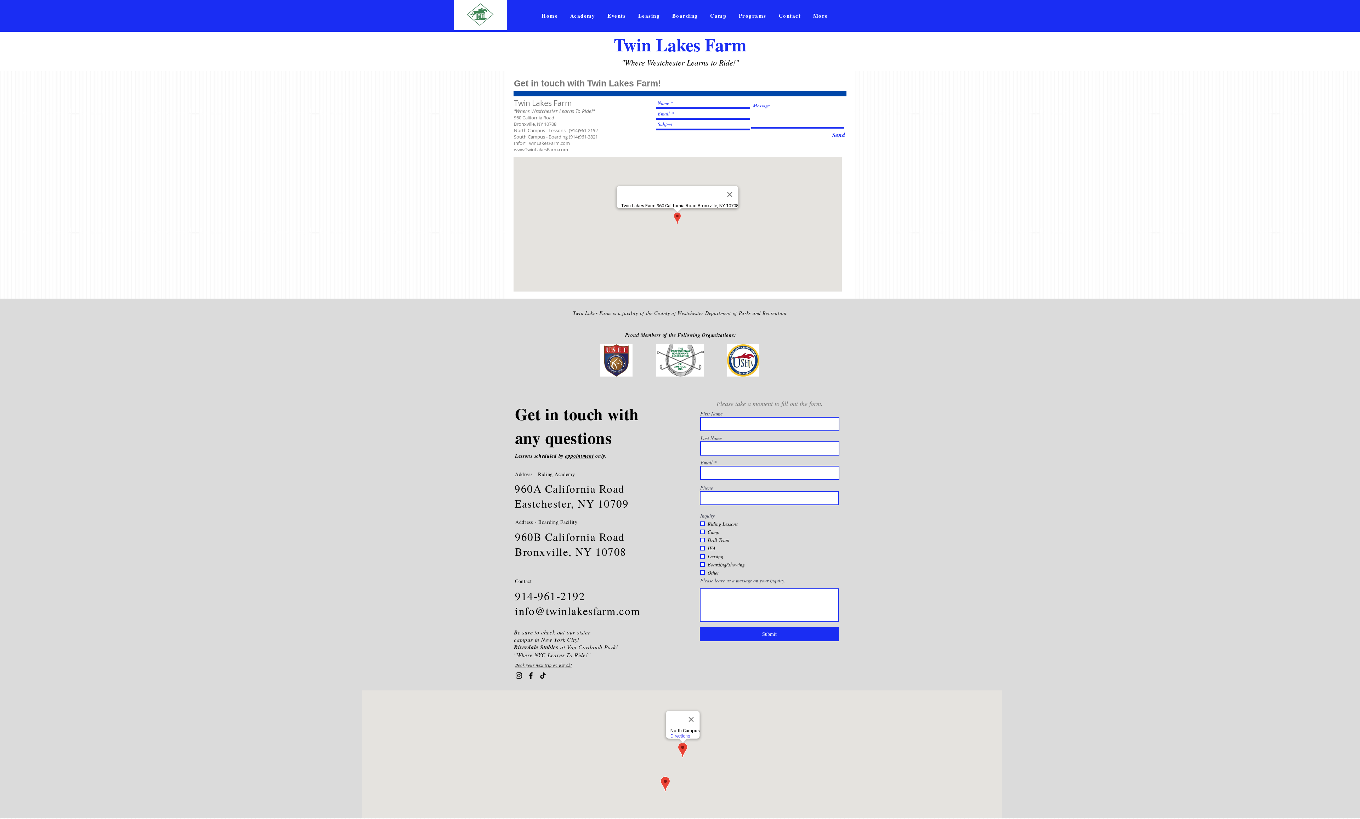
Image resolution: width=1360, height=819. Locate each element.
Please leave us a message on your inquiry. (743, 580)
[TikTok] (543, 675)
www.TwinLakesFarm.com (541, 149)
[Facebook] (531, 675)
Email (707, 462)
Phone (706, 487)
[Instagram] (519, 675)
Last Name (711, 438)
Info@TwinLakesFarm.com (542, 143)
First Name (711, 413)
